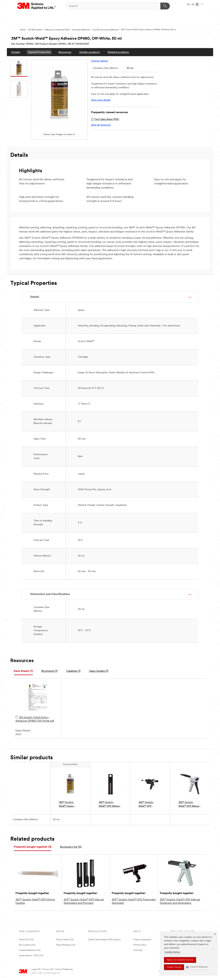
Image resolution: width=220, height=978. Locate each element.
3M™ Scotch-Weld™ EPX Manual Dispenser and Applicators (180, 901)
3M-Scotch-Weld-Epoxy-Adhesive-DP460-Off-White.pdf (34, 719)
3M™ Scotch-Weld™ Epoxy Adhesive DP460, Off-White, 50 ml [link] (68, 804)
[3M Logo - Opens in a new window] (36, 6)
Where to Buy (140, 945)
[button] (196, 967)
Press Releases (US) (65, 945)
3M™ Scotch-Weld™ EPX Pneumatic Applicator (134, 901)
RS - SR (191, 5)
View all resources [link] (101, 125)
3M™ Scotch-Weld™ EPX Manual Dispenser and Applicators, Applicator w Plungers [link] (189, 804)
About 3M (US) (26, 940)
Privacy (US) (48, 969)
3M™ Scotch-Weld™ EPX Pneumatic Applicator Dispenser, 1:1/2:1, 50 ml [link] (150, 804)
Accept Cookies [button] (174, 967)
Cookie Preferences (64, 969)
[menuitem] (15, 52)
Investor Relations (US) (30, 950)
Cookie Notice (172, 952)
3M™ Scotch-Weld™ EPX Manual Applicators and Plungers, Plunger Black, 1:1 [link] (109, 804)
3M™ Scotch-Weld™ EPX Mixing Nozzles (35, 901)
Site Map (137, 950)
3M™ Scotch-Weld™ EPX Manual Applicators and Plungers (84, 901)
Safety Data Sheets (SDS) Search (104, 940)
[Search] (165, 6)
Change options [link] (99, 61)
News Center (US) (65, 940)
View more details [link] (100, 100)
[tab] (23, 671)
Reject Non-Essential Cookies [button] (180, 960)
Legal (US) (36, 969)
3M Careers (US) (27, 945)
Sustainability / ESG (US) (31, 955)
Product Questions (142, 940)
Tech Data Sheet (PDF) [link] (106, 119)
